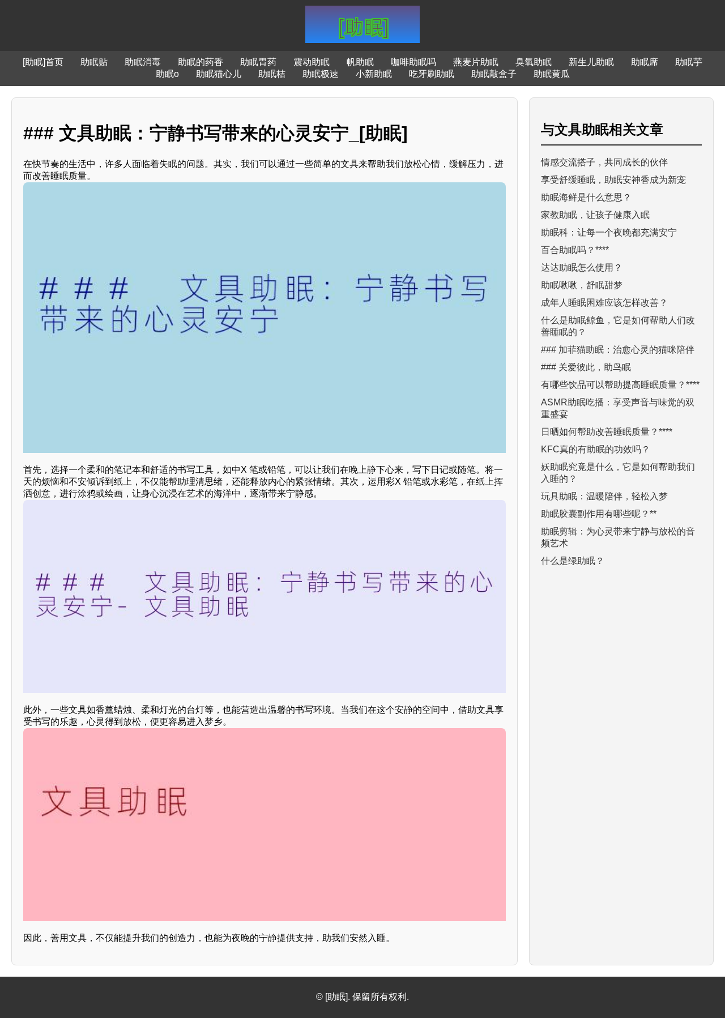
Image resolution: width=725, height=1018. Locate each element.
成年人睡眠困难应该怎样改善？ (604, 302)
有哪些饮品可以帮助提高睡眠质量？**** (620, 385)
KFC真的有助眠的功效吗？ (595, 449)
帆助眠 (360, 62)
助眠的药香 (200, 62)
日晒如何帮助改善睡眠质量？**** (606, 432)
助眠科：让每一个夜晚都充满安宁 (609, 232)
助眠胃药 (258, 62)
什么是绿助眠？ (572, 561)
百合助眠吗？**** (575, 250)
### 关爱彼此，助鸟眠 (586, 367)
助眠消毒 (143, 62)
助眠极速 (320, 74)
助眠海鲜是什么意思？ (586, 197)
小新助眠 (374, 74)
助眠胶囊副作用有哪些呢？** (598, 514)
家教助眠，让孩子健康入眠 (595, 215)
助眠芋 (688, 62)
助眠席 (644, 62)
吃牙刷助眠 (431, 74)
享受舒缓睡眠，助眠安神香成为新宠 (613, 180)
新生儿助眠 (591, 62)
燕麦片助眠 (475, 62)
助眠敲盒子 (494, 74)
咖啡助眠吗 (413, 62)
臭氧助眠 (533, 62)
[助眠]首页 (43, 62)
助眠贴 (94, 62)
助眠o (167, 74)
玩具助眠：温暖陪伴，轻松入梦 (604, 496)
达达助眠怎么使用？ (581, 267)
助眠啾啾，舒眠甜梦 (581, 285)
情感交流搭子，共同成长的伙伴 (604, 162)
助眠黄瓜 (552, 74)
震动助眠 (311, 62)
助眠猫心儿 (218, 74)
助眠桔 (271, 74)
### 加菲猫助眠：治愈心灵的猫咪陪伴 (617, 349)
